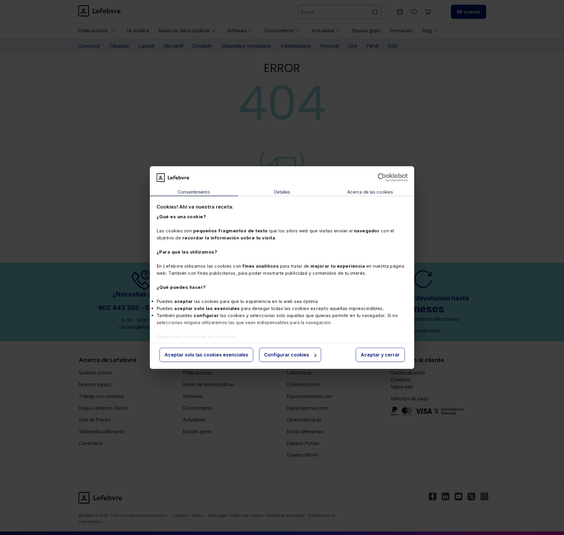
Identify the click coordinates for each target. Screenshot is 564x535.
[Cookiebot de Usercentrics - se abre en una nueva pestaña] (382, 177)
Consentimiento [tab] (194, 192)
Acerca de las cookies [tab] (370, 192)
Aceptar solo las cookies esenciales (206, 355)
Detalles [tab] (282, 192)
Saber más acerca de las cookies (196, 336)
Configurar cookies (286, 355)
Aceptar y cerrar (380, 355)
